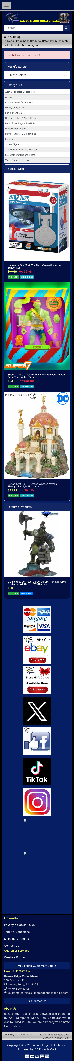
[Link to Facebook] (37, 741)
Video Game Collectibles (18, 160)
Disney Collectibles (15, 107)
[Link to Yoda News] (37, 832)
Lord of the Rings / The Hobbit (21, 123)
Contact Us (11, 945)
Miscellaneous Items (15, 128)
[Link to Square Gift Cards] (37, 680)
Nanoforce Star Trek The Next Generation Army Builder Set (34, 266)
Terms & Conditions (17, 931)
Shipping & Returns (16, 938)
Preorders (10, 139)
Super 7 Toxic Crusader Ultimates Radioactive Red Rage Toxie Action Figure (36, 375)
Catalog (15, 37)
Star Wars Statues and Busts (20, 155)
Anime (8, 97)
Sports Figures (13, 144)
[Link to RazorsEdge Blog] (37, 771)
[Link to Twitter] (37, 711)
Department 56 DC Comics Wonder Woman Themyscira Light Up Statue (32, 485)
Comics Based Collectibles (19, 102)
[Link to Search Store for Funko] (37, 879)
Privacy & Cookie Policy (19, 925)
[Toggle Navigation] (6, 5)
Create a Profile (14, 957)
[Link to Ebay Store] (37, 650)
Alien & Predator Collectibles (20, 92)
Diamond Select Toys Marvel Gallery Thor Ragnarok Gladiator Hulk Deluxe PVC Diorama (37, 582)
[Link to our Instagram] (37, 802)
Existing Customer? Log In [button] (38, 966)
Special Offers (17, 168)
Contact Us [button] (38, 1001)
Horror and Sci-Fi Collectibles (20, 118)
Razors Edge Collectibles (48, 1045)
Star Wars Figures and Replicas (21, 149)
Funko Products (13, 113)
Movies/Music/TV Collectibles (20, 134)
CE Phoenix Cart (45, 1049)
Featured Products (20, 507)
